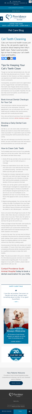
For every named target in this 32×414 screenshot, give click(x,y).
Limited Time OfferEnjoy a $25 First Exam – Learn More (15, 24)
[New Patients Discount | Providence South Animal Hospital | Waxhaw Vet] (16, 354)
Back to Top (16, 401)
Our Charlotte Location (16, 7)
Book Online (16, 11)
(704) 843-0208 (16, 1)
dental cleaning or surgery (22, 118)
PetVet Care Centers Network (18, 406)
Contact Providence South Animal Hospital (12, 270)
